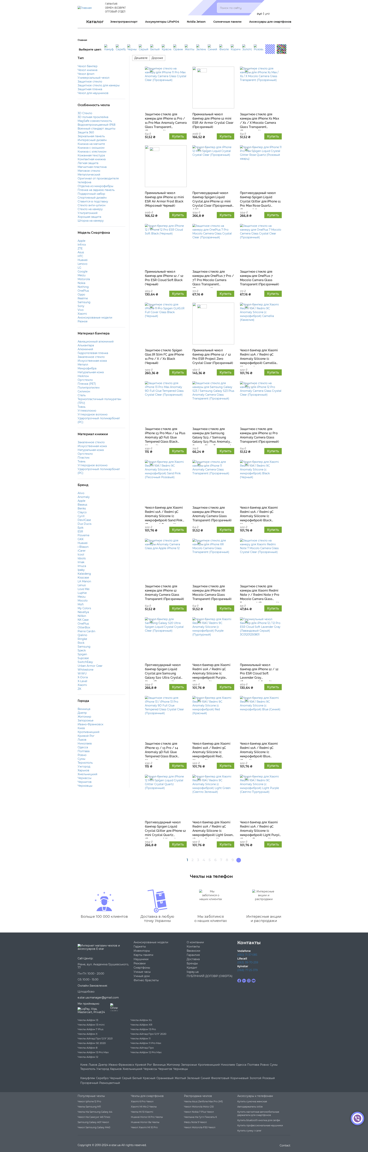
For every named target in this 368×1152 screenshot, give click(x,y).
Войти (283, 7)
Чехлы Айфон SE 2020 (92, 1043)
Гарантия (111, 3)
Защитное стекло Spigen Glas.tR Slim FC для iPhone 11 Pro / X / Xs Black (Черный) (164, 356)
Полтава (253, 1064)
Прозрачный (89, 1083)
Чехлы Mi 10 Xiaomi (142, 1111)
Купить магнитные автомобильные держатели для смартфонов (258, 1113)
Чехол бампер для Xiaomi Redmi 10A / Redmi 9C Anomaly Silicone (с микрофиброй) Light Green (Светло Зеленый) (212, 828)
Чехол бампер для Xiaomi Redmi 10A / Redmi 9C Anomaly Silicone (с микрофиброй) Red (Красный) (211, 750)
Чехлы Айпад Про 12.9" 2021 (95, 1038)
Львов (93, 1064)
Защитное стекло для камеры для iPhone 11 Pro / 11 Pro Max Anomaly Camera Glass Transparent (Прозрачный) (166, 120)
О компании (195, 942)
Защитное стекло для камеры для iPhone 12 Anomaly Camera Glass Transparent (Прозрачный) (164, 592)
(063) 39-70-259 (247, 962)
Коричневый (239, 1078)
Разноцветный (109, 1083)
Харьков (116, 1069)
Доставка (193, 959)
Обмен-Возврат (115, 7)
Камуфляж (87, 1078)
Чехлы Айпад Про (142, 1047)
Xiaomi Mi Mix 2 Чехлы (144, 1106)
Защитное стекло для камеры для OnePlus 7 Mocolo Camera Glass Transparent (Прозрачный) (259, 278)
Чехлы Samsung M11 (89, 1106)
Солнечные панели (227, 21)
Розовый (268, 1078)
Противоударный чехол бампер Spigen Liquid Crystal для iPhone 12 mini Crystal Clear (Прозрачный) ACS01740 (212, 199)
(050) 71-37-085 (247, 954)
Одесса (241, 1064)
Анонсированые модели (151, 942)
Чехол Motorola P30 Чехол (199, 1127)
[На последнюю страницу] (238, 860)
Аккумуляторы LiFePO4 (162, 21)
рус (259, 13)
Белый (137, 1078)
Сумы (274, 1064)
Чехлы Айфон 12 (88, 1056)
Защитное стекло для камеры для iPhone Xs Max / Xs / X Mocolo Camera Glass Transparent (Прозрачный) (259, 120)
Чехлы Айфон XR (141, 1024)
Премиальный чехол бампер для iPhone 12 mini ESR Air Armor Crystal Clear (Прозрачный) (212, 120)
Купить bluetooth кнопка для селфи (258, 1120)
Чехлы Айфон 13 (88, 1020)
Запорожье (189, 1064)
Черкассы (150, 1069)
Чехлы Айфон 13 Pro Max (93, 1052)
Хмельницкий (132, 1069)
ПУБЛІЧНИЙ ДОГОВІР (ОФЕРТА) (209, 976)
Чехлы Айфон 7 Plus (90, 1029)
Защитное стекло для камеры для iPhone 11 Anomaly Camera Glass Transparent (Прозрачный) (212, 514)
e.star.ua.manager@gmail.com (98, 997)
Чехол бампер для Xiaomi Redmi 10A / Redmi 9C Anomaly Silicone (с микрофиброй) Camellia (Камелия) (259, 356)
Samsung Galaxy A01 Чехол (93, 1122)
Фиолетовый (220, 1078)
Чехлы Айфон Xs (141, 1020)
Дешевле (141, 58)
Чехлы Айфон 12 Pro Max (146, 1052)
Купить (178, 136)
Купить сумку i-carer (249, 1130)
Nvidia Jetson (196, 21)
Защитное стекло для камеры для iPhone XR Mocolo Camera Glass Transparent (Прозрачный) (212, 592)
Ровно (264, 1064)
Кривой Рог (143, 1064)
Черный (115, 1078)
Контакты (193, 946)
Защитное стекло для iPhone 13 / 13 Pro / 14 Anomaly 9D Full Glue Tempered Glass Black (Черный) (161, 750)
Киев (84, 1064)
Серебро (102, 1078)
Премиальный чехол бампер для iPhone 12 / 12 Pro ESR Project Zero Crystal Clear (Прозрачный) (212, 356)
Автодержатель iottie (250, 1106)
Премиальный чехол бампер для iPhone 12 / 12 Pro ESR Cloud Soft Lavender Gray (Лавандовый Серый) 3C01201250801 (259, 671)
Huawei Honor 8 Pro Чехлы (147, 1117)
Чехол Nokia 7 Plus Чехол (199, 1111)
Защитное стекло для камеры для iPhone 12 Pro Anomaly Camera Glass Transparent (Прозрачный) (259, 435)
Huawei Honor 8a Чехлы (145, 1122)
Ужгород (102, 1069)
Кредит (192, 967)
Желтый (180, 1078)
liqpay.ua (193, 972)
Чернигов (165, 1069)
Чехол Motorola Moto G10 (199, 1106)
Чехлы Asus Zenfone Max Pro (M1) (203, 1101)
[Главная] (85, 7)
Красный (149, 1078)
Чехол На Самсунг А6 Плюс (94, 1117)
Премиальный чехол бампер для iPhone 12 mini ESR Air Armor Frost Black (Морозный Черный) (164, 199)
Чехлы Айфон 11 (141, 1038)
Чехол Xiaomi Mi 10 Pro (144, 1127)
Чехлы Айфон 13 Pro (143, 1029)
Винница (159, 1064)
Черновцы (180, 1069)
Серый (126, 1078)
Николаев (228, 1064)
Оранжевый (165, 1078)
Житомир (173, 1064)
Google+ (244, 981)
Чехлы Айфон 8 (87, 1047)
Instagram (249, 981)
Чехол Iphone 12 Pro (89, 1101)
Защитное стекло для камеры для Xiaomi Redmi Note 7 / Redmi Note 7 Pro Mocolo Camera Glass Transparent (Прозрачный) (259, 592)
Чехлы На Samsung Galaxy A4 (95, 1111)
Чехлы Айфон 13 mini (91, 1024)
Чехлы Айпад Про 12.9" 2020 (148, 1033)
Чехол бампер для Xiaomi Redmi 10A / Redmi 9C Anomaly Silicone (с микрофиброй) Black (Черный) (259, 514)
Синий (205, 1078)
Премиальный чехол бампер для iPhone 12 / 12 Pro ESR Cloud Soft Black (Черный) (164, 278)
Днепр (103, 1064)
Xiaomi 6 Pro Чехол (142, 1101)
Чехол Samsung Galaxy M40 (94, 1127)
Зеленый (193, 1078)
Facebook (239, 981)
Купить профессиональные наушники (260, 1125)
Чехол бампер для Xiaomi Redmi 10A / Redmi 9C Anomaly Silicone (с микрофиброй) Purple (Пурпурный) (211, 671)
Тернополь (87, 1069)
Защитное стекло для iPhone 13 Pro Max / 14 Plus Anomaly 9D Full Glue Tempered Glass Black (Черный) (165, 435)
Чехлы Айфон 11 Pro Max (146, 1043)
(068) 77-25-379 (247, 970)
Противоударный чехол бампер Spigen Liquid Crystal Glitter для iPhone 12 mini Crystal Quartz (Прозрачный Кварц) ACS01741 (165, 828)
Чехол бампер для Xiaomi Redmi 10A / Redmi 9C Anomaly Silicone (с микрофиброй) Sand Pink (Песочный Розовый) (164, 514)
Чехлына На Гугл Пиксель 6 (200, 1117)
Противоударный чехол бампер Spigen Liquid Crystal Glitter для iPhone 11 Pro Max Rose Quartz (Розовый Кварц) (260, 199)
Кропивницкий (209, 1064)
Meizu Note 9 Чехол (195, 1122)
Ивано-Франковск (121, 1064)
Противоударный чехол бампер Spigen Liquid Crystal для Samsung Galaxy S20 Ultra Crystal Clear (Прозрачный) (163, 671)
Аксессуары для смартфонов (270, 21)
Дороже (157, 58)
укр (267, 13)
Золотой (255, 1078)
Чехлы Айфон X (88, 1033)
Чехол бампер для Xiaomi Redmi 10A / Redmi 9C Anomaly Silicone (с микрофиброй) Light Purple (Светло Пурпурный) (260, 828)
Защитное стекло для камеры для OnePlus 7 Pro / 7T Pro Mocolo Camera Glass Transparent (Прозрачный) (213, 278)
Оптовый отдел (115, 11)
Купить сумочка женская (252, 1101)
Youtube (253, 981)
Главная (82, 40)
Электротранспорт (123, 21)
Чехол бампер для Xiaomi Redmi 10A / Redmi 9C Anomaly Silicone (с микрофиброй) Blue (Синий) (259, 750)
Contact (285, 1145)
